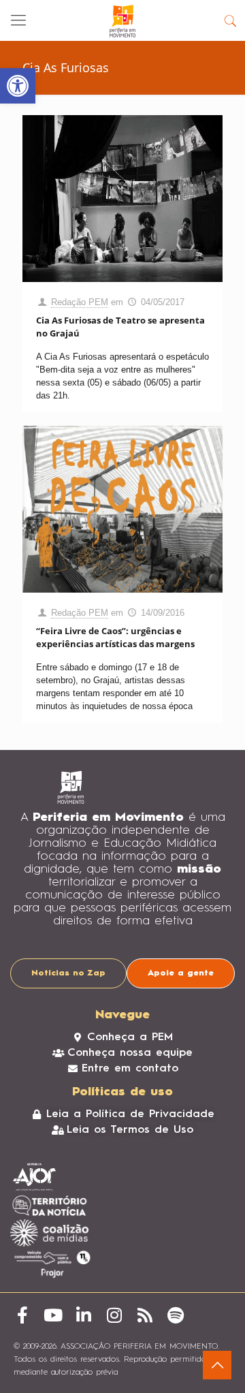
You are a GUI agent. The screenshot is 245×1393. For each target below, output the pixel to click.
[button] (17, 86)
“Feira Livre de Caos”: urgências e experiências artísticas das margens (115, 637)
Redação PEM (79, 302)
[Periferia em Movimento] (122, 20)
